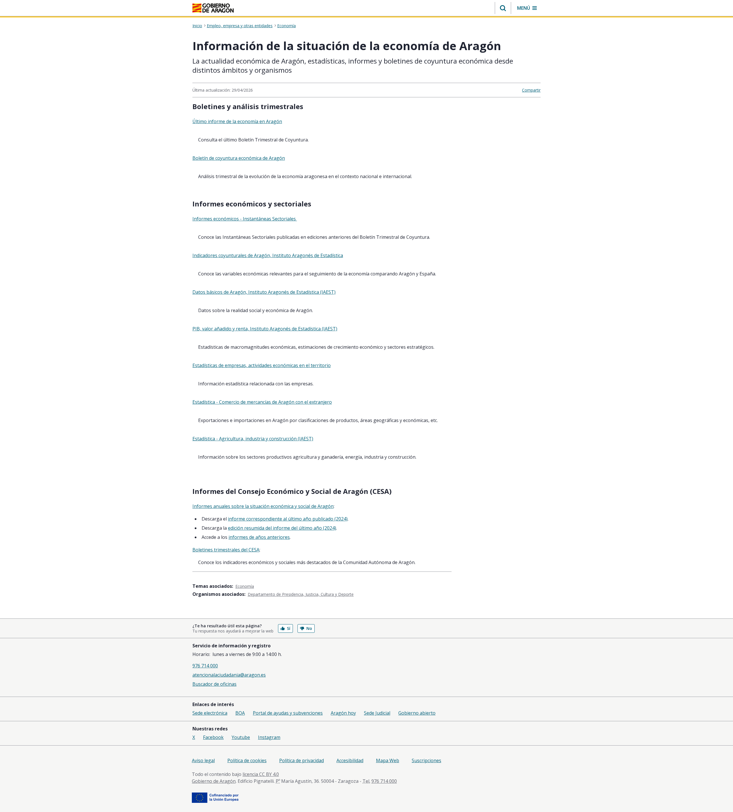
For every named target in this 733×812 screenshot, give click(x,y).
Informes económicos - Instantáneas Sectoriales (244, 219)
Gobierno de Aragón (214, 781)
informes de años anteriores (259, 537)
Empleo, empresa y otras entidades (240, 25)
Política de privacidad (301, 760)
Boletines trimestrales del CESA (225, 550)
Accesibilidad (349, 760)
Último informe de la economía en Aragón (237, 121)
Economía (286, 25)
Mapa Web (387, 760)
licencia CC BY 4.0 (261, 774)
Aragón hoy (343, 713)
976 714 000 (205, 666)
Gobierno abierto (417, 713)
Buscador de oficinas (214, 684)
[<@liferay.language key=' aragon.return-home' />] (213, 8)
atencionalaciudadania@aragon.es (229, 675)
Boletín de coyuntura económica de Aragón (238, 158)
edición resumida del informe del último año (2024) (282, 528)
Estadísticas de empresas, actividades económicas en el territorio (261, 365)
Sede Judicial (377, 713)
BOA (240, 713)
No (309, 628)
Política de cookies (247, 760)
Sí (288, 628)
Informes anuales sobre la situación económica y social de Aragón (263, 506)
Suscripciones (426, 760)
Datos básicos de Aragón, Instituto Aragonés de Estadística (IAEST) (264, 292)
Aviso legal (203, 760)
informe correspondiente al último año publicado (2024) (288, 519)
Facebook (213, 737)
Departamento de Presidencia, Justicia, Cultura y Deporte (301, 594)
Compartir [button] (531, 90)
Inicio (197, 25)
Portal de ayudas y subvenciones (288, 713)
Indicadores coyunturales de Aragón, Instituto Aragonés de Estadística (267, 255)
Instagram (269, 737)
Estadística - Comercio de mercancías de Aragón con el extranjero (262, 402)
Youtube (241, 737)
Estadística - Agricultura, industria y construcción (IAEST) (252, 438)
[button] (503, 8)
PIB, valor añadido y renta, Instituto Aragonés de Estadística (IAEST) (264, 329)
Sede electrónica (209, 713)
